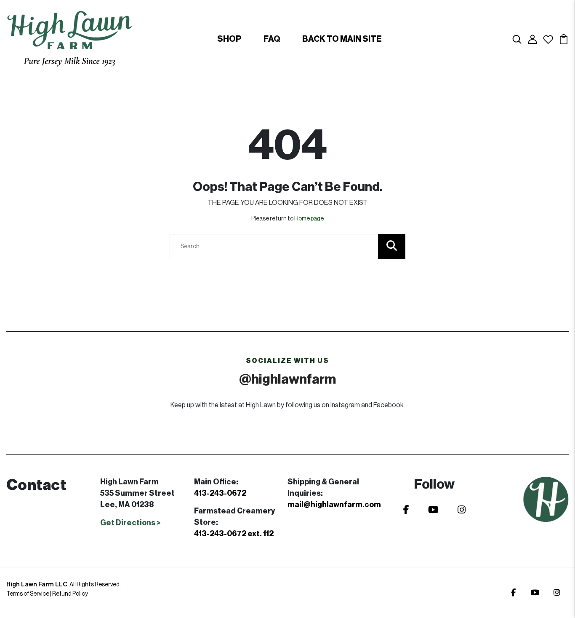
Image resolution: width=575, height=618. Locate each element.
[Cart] (564, 38)
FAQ (272, 39)
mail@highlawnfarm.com (334, 504)
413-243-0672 (220, 493)
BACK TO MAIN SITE (342, 39)
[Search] (517, 38)
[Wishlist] (548, 38)
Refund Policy (70, 594)
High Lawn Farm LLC (36, 584)
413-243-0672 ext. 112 (234, 533)
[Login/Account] (532, 38)
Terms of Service (27, 594)
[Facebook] (406, 510)
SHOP (229, 39)
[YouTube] (433, 510)
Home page (309, 219)
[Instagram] (462, 510)
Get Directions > (130, 523)
